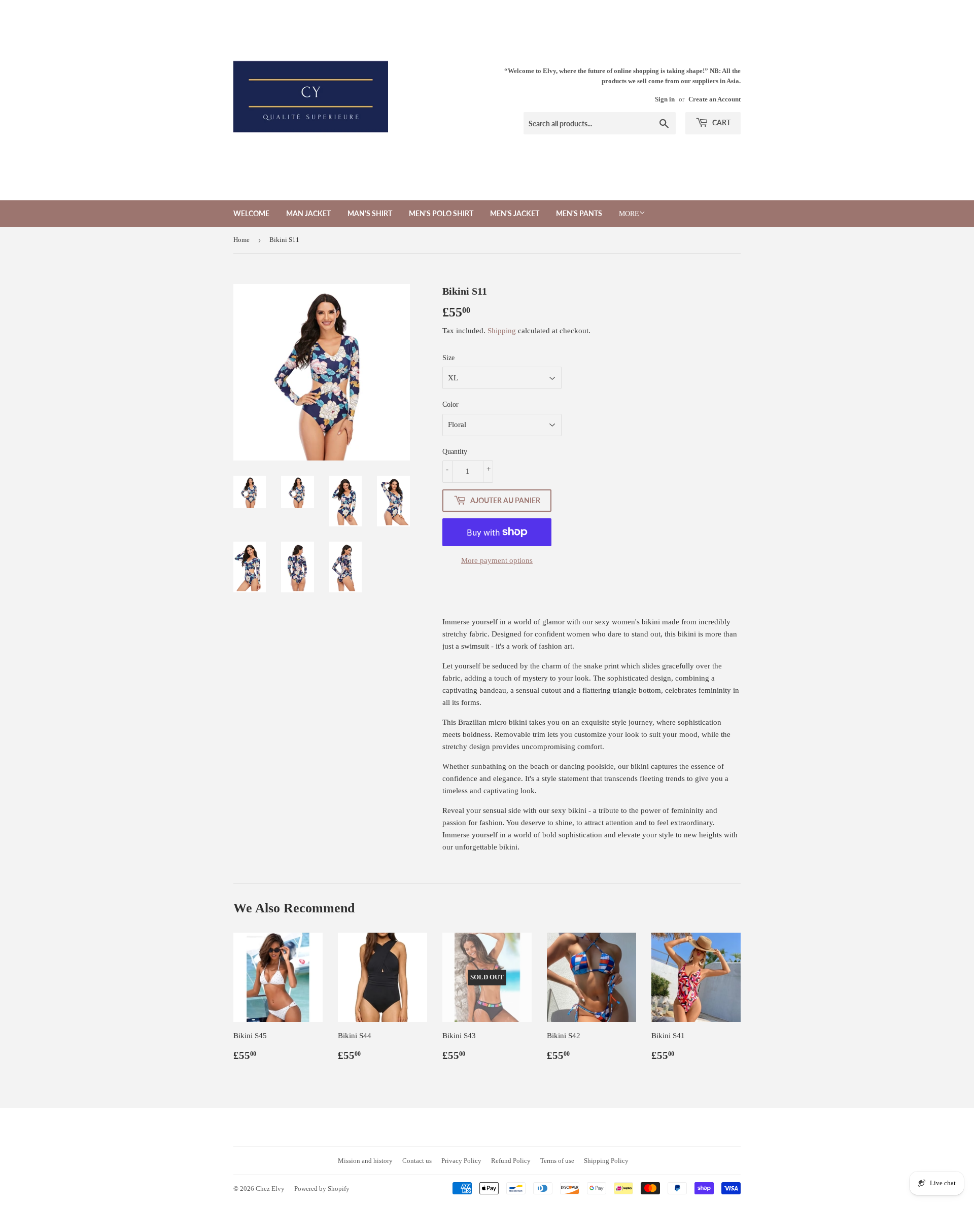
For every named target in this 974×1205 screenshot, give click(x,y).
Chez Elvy (270, 1188)
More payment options (497, 560)
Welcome (251, 213)
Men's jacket (514, 213)
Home (241, 239)
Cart (720, 122)
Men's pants (579, 213)
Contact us (417, 1160)
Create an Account (714, 99)
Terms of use (557, 1160)
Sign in (665, 99)
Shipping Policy (606, 1160)
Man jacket (308, 213)
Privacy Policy (461, 1160)
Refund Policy (511, 1160)
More (629, 214)
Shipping (502, 331)
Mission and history (365, 1160)
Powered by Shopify (322, 1188)
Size (448, 358)
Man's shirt (369, 213)
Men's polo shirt (441, 213)
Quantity (454, 451)
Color (450, 404)
